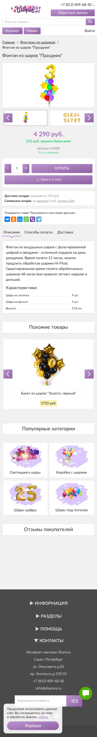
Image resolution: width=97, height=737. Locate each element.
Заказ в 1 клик (50, 179)
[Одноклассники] (13, 219)
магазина (42, 201)
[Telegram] (39, 219)
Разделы (51, 616)
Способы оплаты (38, 232)
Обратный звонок (73, 13)
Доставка (65, 232)
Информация (51, 603)
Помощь (51, 629)
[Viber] (32, 219)
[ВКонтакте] (7, 219)
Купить (62, 168)
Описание (11, 232)
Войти (89, 31)
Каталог (12, 31)
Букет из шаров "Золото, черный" (48, 393)
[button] (33, 725)
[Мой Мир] (20, 219)
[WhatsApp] (26, 219)
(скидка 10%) (66, 201)
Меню (32, 31)
